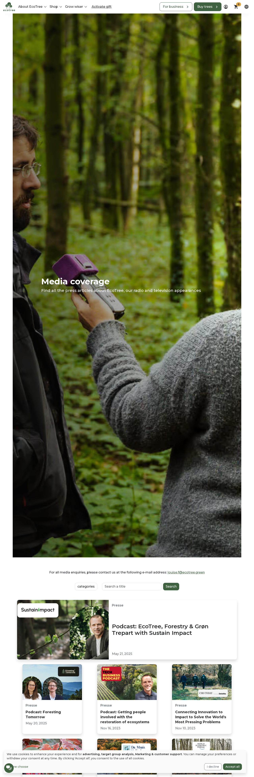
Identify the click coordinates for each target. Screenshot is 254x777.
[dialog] (125, 761)
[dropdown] (225, 6)
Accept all (232, 766)
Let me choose (17, 766)
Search (171, 586)
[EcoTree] (9, 6)
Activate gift (102, 7)
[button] (176, 6)
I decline (213, 766)
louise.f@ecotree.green (186, 572)
